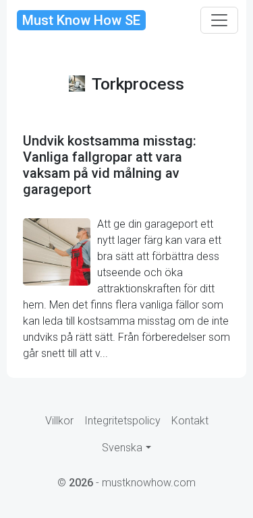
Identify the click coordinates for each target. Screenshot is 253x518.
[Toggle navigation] (219, 20)
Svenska (122, 447)
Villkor (59, 420)
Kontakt (189, 420)
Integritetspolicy (122, 420)
